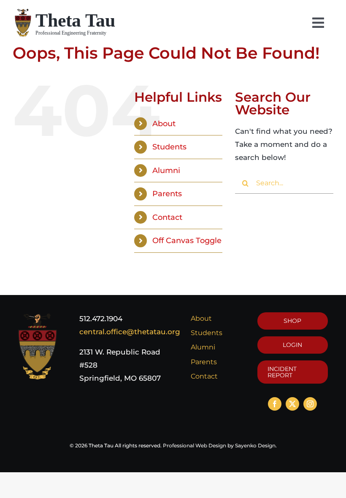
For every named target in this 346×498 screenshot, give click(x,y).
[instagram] (310, 404)
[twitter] (292, 404)
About (164, 123)
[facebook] (274, 404)
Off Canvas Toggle (187, 240)
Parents (167, 193)
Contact (167, 217)
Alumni (166, 170)
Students (169, 146)
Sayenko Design (255, 445)
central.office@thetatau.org (129, 331)
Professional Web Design (194, 445)
